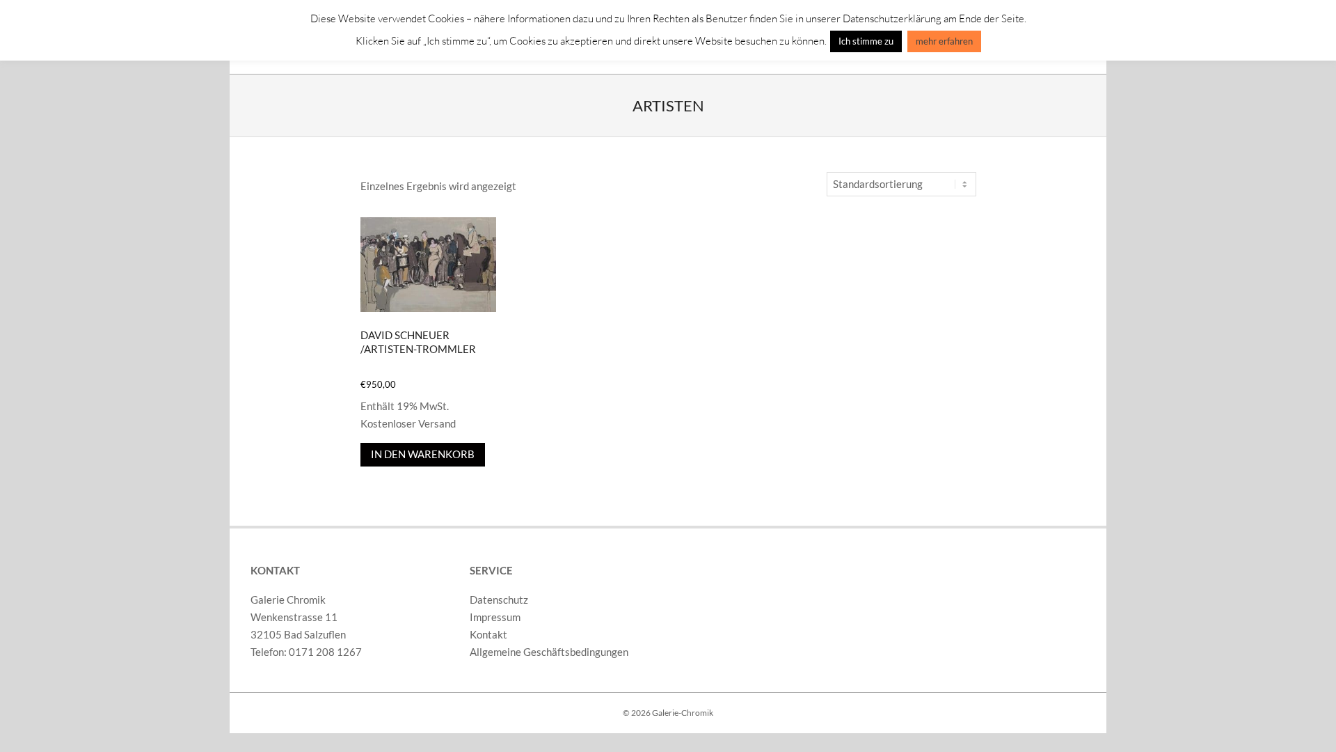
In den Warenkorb (423, 454)
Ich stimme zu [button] (865, 41)
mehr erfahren (944, 41)
